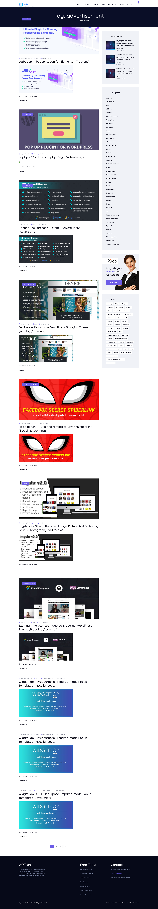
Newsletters (110, 189)
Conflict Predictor (85, 878)
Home (78, 4)
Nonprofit (109, 193)
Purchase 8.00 (32, 832)
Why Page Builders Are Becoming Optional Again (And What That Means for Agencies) (125, 44)
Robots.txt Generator (86, 890)
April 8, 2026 (120, 65)
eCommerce (110, 138)
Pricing (96, 4)
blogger (124, 304)
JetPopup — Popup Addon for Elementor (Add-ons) (54, 61)
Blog (103, 4)
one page (125, 335)
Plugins (108, 200)
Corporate (110, 127)
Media (26, 483)
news (120, 331)
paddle (110, 338)
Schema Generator (85, 895)
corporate (117, 311)
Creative (109, 131)
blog (116, 304)
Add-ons (27, 19)
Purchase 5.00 (32, 720)
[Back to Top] (154, 906)
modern (125, 328)
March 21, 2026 (120, 79)
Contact (130, 4)
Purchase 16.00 (32, 167)
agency (110, 304)
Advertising (28, 114)
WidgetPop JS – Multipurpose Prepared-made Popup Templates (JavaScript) (55, 796)
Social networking (30, 384)
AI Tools (109, 109)
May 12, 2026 (120, 50)
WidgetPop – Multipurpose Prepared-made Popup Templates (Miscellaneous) (53, 683)
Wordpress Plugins (112, 244)
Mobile (108, 182)
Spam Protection (112, 219)
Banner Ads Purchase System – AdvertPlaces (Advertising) (49, 229)
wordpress (111, 363)
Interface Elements (112, 164)
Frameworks (110, 156)
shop (131, 349)
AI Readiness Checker (86, 873)
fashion (119, 318)
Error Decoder (84, 882)
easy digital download (114, 314)
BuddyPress (110, 120)
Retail (108, 204)
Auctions (109, 112)
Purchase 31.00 (32, 266)
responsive (111, 349)
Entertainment (111, 145)
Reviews (109, 208)
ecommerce (128, 314)
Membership (110, 171)
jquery (110, 325)
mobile (118, 328)
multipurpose (112, 331)
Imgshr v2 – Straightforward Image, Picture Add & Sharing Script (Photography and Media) (58, 528)
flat (126, 318)
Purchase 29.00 (32, 565)
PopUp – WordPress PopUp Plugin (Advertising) (51, 157)
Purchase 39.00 (32, 465)
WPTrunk (32, 903)
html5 (117, 321)
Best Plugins (112, 4)
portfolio (129, 345)
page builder (111, 342)
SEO (107, 211)
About (122, 4)
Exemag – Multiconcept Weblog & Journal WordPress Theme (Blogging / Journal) (55, 627)
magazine (126, 325)
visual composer (126, 352)
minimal (110, 328)
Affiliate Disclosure (133, 903)
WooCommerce (111, 237)
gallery (110, 321)
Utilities (108, 229)
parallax (121, 342)
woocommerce (112, 356)
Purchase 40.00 (32, 366)
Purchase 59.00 (32, 664)
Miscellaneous (111, 175)
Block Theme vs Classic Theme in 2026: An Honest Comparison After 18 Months (125, 58)
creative (126, 311)
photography (112, 345)
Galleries (109, 160)
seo (125, 349)
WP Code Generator (86, 869)
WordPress (110, 240)
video (116, 352)
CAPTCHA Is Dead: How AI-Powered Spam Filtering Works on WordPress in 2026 (125, 72)
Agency (108, 105)
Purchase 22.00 (32, 96)
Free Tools (87, 4)
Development (111, 134)
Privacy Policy (110, 903)
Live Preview (23, 96)
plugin (121, 345)
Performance (110, 197)
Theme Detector (85, 886)
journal (124, 321)
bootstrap (119, 307)
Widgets (109, 233)
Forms (108, 149)
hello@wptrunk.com (117, 873)
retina (119, 349)
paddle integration (121, 338)
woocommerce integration (116, 359)
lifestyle (117, 325)
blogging (110, 307)
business (128, 307)
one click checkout (113, 335)
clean (109, 311)
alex (37, 58)
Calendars (109, 123)
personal (130, 342)
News (108, 186)
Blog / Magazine (29, 284)
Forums (109, 153)
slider (109, 352)
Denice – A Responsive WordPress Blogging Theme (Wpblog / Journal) (54, 329)
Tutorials (109, 226)
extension (110, 318)
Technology (110, 222)
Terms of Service (121, 903)
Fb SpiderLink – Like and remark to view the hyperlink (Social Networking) (55, 428)
